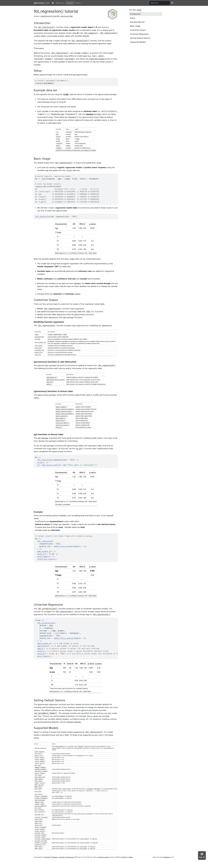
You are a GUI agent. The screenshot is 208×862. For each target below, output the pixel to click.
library (39, 83)
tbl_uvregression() (48, 609)
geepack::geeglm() (40, 767)
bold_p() (59, 427)
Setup (132, 18)
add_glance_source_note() (56, 379)
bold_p (40, 554)
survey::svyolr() (40, 831)
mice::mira (38, 791)
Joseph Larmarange (66, 857)
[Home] (53, 3)
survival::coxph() (43, 59)
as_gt (40, 462)
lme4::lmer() (39, 781)
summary (39, 186)
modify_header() (61, 407)
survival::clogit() (40, 835)
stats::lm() (38, 823)
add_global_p (43, 551)
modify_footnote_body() (64, 411)
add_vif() (50, 382)
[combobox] (159, 3)
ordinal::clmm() (40, 804)
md (64, 465)
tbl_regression (42, 217)
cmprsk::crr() (39, 755)
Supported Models (138, 42)
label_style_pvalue (63, 546)
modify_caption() (62, 416)
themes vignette (74, 722)
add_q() (49, 384)
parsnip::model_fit (40, 806)
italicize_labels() (62, 423)
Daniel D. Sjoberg (51, 857)
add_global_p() (52, 377)
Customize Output (138, 30)
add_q (40, 649)
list (57, 633)
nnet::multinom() (40, 800)
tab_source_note (50, 465)
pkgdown (166, 857)
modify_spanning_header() (65, 414)
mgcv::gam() (38, 788)
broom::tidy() (82, 53)
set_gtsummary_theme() (45, 713)
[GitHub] (172, 3)
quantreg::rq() (39, 814)
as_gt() (80, 449)
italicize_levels (46, 559)
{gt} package (43, 438)
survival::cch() (40, 833)
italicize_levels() (62, 425)
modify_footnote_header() (65, 409)
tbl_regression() (108, 33)
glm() (101, 56)
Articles (69, 3)
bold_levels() (61, 420)
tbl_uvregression (46, 623)
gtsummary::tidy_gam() (94, 788)
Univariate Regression (139, 34)
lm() (94, 56)
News (78, 3)
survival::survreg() (64, 59)
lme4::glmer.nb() (40, 777)
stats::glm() (39, 821)
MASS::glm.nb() (39, 784)
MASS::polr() (39, 786)
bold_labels (43, 557)
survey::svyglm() (40, 829)
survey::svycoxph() (40, 827)
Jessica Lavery (103, 857)
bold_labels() (61, 418)
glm (43, 179)
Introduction (135, 14)
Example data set (137, 22)
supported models (96, 59)
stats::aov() (39, 819)
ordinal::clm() (39, 802)
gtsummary (39, 3)
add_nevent (42, 646)
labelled (89, 114)
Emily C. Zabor (127, 857)
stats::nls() (39, 825)
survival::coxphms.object (42, 838)
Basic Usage (135, 26)
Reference (60, 3)
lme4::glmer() (39, 779)
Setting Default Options (140, 38)
